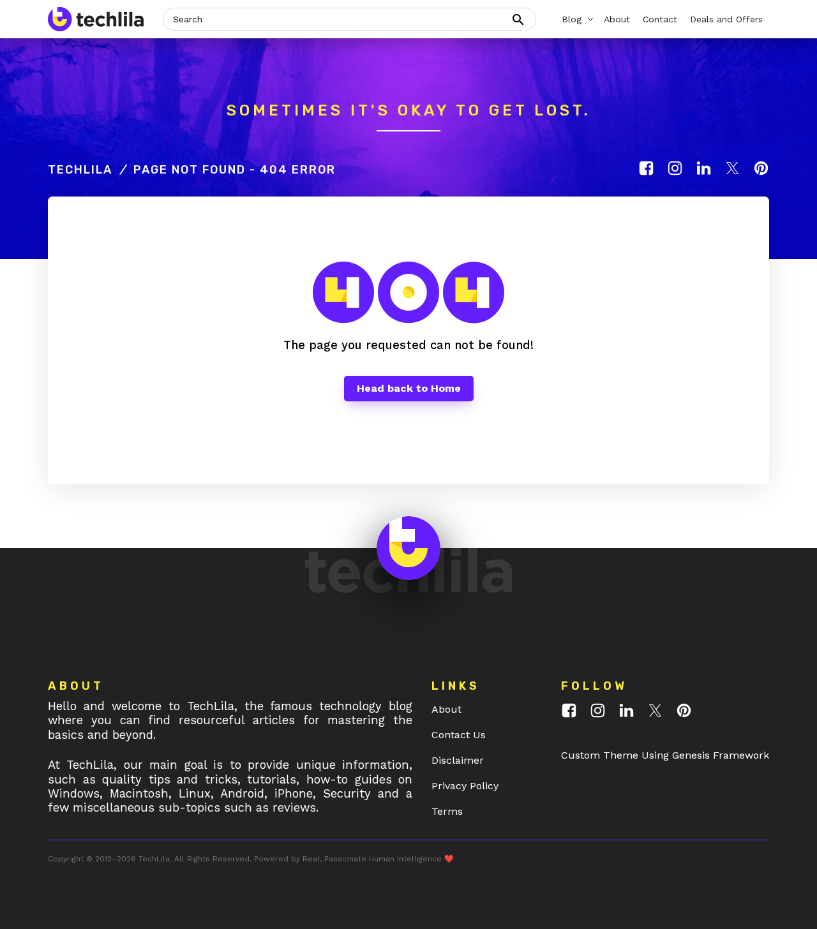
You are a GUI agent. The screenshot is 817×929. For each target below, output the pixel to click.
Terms (447, 811)
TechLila (80, 170)
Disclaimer (457, 760)
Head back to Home (409, 388)
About (446, 709)
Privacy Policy (464, 786)
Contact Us (458, 735)
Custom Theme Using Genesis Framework (665, 755)
